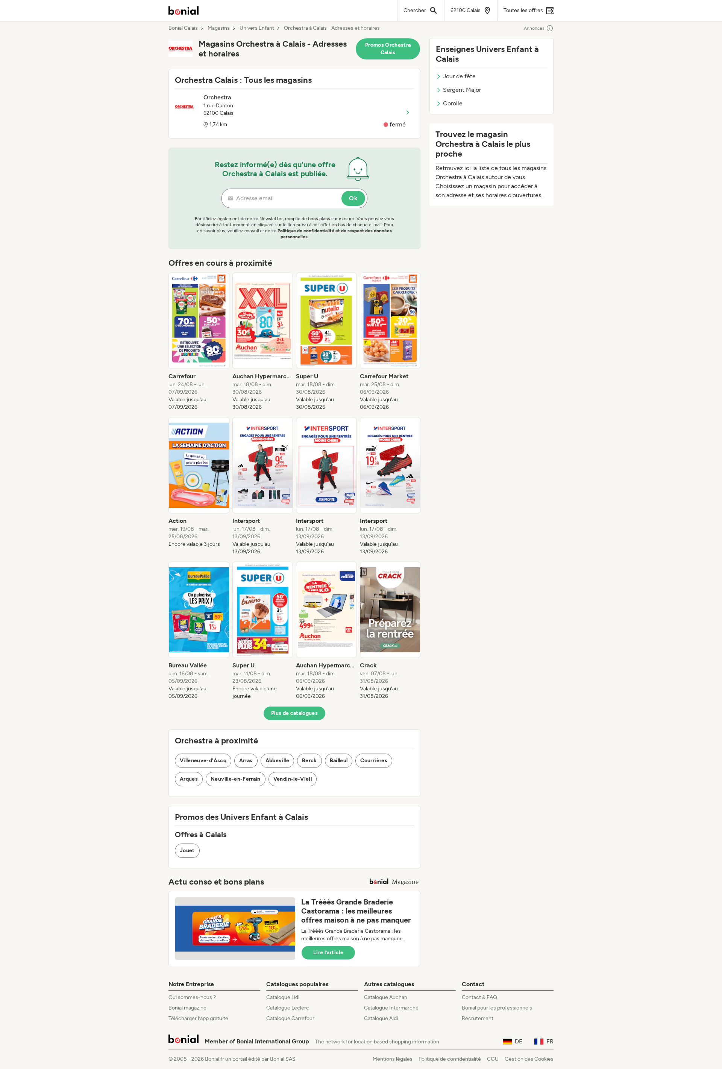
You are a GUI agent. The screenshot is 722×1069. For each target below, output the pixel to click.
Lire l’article (328, 952)
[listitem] (198, 342)
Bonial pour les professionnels (497, 1008)
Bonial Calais (183, 28)
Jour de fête (459, 76)
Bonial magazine (187, 1008)
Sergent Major (462, 89)
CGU (493, 1059)
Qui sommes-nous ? (192, 997)
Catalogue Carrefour (290, 1018)
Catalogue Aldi (381, 1018)
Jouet (187, 850)
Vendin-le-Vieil (292, 779)
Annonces (534, 28)
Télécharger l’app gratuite (198, 1018)
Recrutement (477, 1018)
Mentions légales (393, 1059)
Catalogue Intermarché (391, 1008)
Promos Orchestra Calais (388, 49)
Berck (309, 760)
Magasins (219, 28)
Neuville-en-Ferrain (236, 779)
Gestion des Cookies (529, 1059)
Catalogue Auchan (385, 997)
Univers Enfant (257, 28)
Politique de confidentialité (450, 1059)
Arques (189, 779)
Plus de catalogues (294, 713)
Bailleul (339, 760)
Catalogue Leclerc (287, 1008)
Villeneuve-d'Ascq (203, 760)
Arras (246, 760)
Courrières (373, 760)
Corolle (453, 103)
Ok (353, 198)
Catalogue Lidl (282, 997)
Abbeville (277, 760)
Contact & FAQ (479, 997)
